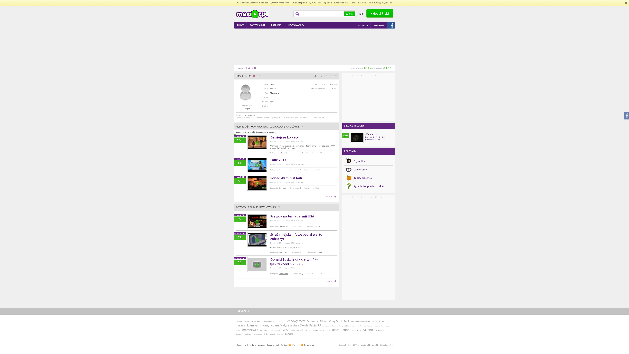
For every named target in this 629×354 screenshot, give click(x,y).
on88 (303, 141)
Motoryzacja (283, 252)
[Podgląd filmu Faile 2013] (257, 165)
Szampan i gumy (258, 325)
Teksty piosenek (363, 177)
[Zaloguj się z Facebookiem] (391, 25)
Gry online (359, 161)
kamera (289, 333)
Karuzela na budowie (360, 321)
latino (346, 330)
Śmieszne (282, 170)
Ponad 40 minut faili (286, 178)
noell (300, 330)
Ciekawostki (283, 153)
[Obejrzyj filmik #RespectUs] (357, 138)
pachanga (356, 330)
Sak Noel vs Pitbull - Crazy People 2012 (328, 321)
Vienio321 (279, 321)
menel (272, 334)
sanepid (280, 334)
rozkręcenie (257, 334)
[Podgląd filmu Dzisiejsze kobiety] (257, 142)
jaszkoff (239, 321)
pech (293, 330)
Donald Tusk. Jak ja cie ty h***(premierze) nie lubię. (294, 261)
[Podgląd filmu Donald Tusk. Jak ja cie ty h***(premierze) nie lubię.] (257, 264)
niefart (286, 330)
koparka (380, 330)
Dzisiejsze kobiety (284, 137)
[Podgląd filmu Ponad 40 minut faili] (257, 183)
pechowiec (379, 326)
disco (336, 330)
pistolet (264, 330)
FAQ (277, 345)
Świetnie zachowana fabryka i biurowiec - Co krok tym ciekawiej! (348, 326)
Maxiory (295, 345)
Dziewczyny (360, 169)
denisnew (255, 321)
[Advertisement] (314, 46)
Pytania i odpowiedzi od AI (369, 186)
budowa (248, 334)
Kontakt (284, 345)
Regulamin (241, 345)
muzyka (315, 330)
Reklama (270, 345)
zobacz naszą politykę (282, 2)
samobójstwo (276, 330)
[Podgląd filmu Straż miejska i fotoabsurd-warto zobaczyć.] (257, 239)
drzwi (238, 330)
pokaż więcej (331, 196)
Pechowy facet (295, 321)
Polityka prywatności (256, 345)
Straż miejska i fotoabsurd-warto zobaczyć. (296, 236)
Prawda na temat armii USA (292, 216)
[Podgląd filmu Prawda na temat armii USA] (257, 221)
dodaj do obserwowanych (327, 76)
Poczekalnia (309, 345)
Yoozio (246, 321)
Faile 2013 (278, 160)
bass (328, 330)
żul (266, 333)
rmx (322, 330)
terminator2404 (267, 321)
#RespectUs (371, 134)
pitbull (307, 330)
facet (388, 326)
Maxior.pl (252, 14)
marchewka (250, 330)
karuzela (239, 334)
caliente (368, 330)
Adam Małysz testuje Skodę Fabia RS (296, 325)
